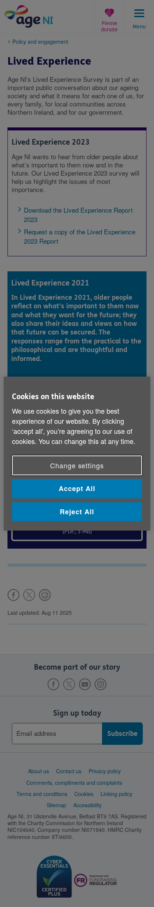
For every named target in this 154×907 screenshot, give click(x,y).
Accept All (77, 488)
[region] (77, 453)
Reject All (77, 511)
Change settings (77, 465)
